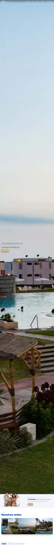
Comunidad (43, 1)
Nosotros (27, 1)
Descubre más (4, 250)
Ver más (30, 504)
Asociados (50, 1)
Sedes (38, 1)
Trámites (33, 1)
